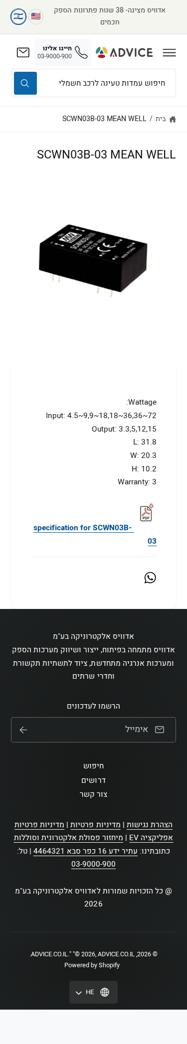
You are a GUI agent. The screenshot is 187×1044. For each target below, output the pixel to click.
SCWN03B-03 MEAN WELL (104, 119)
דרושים (93, 780)
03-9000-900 (93, 864)
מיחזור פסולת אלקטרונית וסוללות (69, 837)
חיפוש (93, 765)
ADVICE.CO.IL (49, 954)
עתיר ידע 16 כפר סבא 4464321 (85, 851)
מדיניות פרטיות (95, 824)
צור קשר (93, 794)
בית (161, 119)
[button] (170, 52)
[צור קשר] (23, 52)
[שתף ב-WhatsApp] (150, 577)
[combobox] (93, 83)
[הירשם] (23, 730)
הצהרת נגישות (150, 824)
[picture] (145, 527)
